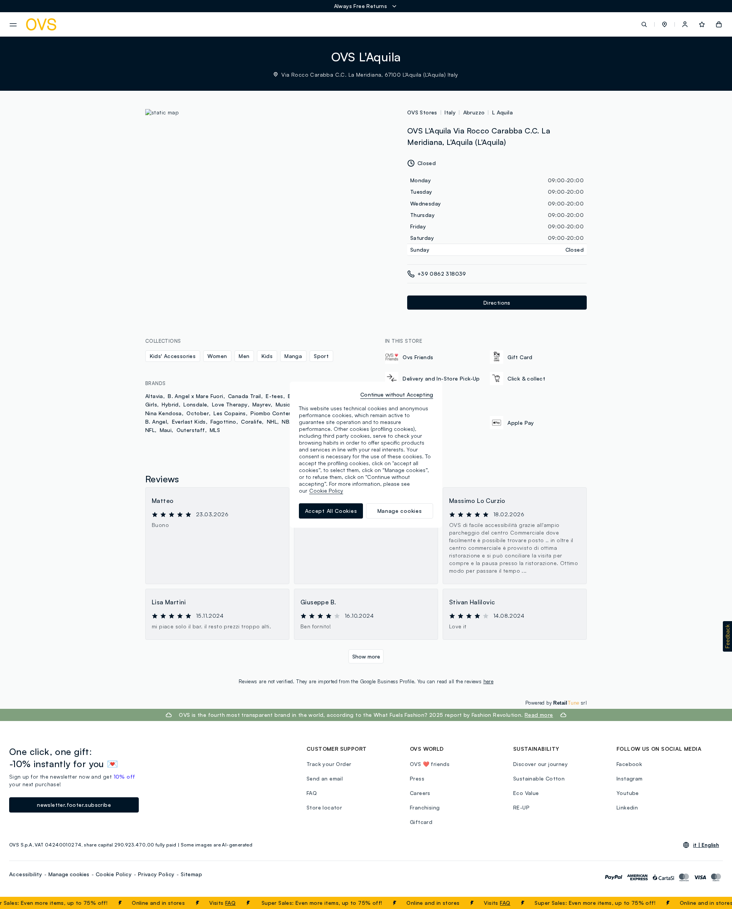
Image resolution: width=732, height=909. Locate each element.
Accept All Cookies (331, 510)
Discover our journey (540, 764)
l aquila (502, 112)
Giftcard (421, 822)
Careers (420, 793)
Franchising (425, 807)
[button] (664, 24)
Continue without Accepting (396, 394)
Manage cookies (68, 874)
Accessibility (25, 874)
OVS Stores (422, 112)
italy (450, 112)
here (488, 681)
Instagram (629, 778)
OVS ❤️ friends (429, 764)
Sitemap (191, 874)
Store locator (324, 807)
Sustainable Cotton (539, 778)
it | (706, 845)
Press (417, 778)
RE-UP (521, 807)
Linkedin (627, 807)
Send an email (325, 778)
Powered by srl (556, 703)
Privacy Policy (156, 874)
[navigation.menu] (13, 25)
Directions (496, 302)
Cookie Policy (114, 874)
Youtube (627, 793)
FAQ (219, 902)
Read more (539, 714)
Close (712, 903)
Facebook (629, 764)
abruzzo (474, 112)
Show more (366, 656)
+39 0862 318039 (441, 273)
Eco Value (526, 793)
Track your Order (329, 764)
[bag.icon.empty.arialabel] (719, 24)
